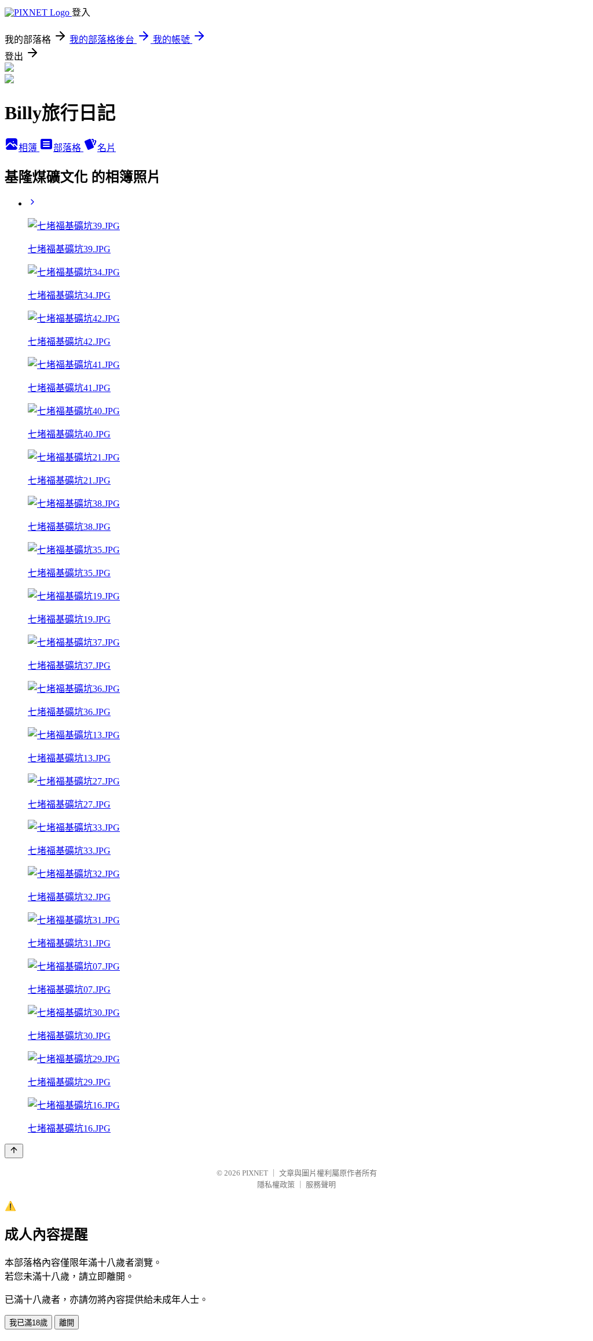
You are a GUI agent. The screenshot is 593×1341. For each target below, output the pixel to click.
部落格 (68, 148)
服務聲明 (321, 1184)
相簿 (29, 148)
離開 (66, 1322)
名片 (106, 148)
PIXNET (255, 1173)
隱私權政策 (276, 1184)
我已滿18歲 (28, 1322)
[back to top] (14, 1151)
